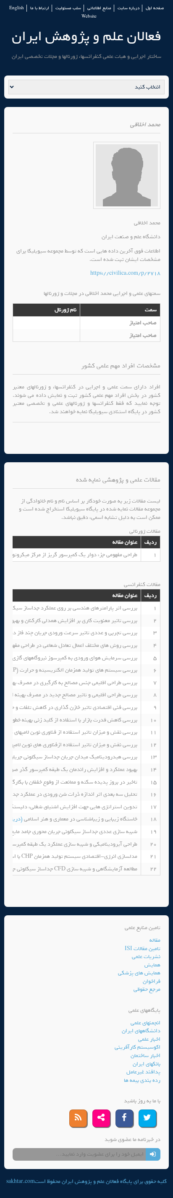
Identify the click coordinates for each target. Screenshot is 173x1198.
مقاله (154, 940)
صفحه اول (155, 8)
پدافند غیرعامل (143, 1072)
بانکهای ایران (146, 1064)
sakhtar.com (20, 1181)
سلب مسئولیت (68, 8)
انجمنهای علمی (145, 1022)
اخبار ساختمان (145, 1055)
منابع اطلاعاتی (99, 8)
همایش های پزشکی (139, 973)
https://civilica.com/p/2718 (125, 273)
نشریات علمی (146, 956)
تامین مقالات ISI (142, 948)
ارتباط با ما (39, 8)
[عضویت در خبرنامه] (153, 1154)
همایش (152, 965)
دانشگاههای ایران (141, 1030)
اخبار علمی (149, 1039)
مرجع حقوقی (147, 989)
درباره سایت (128, 8)
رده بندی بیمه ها (142, 1080)
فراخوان (151, 981)
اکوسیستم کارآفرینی (137, 1047)
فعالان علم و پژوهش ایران (86, 36)
